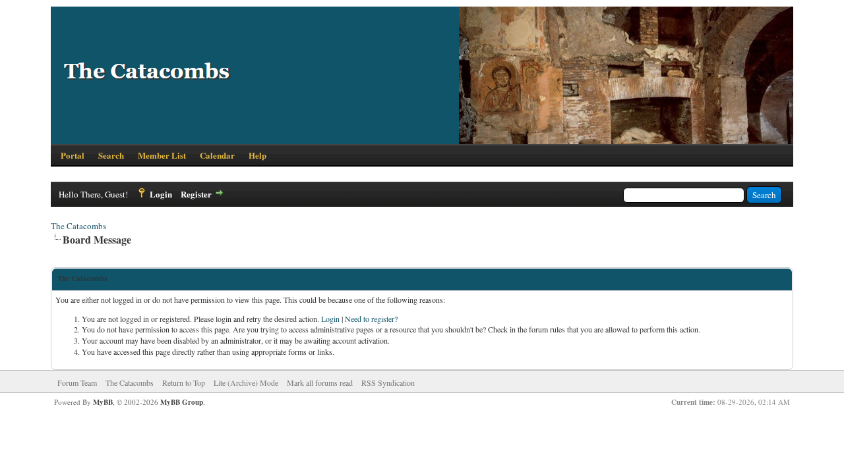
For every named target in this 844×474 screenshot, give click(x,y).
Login (161, 194)
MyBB (103, 402)
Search (111, 155)
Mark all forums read (320, 382)
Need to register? (371, 318)
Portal (72, 155)
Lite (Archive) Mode (246, 382)
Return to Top (183, 382)
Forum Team (77, 382)
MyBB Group (181, 402)
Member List (162, 155)
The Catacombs (78, 226)
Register (196, 194)
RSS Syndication (388, 382)
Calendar (217, 155)
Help (257, 155)
